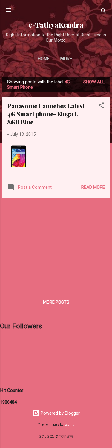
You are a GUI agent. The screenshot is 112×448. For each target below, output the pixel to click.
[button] (101, 106)
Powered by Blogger (59, 413)
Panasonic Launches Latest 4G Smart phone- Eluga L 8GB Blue (46, 114)
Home (44, 58)
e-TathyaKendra (56, 24)
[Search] (103, 12)
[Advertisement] (56, 244)
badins (69, 425)
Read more (93, 187)
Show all (94, 82)
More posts (56, 302)
